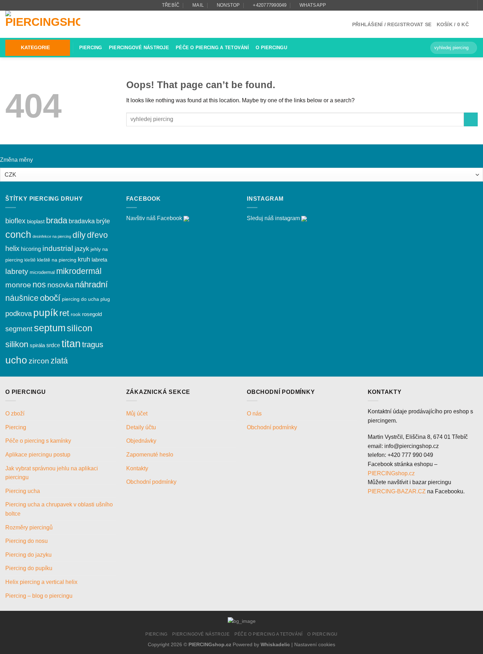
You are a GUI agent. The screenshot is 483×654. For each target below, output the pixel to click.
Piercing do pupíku (28, 568)
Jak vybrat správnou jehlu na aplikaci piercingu (51, 473)
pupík (45, 312)
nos (39, 284)
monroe (18, 285)
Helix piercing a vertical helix (41, 582)
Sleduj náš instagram (273, 218)
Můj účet (136, 414)
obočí (50, 298)
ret (64, 313)
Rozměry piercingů (29, 527)
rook (76, 314)
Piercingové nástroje (139, 47)
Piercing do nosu (26, 541)
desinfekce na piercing (52, 236)
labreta (99, 260)
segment (19, 329)
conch (18, 234)
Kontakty (137, 468)
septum (49, 328)
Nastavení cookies (314, 644)
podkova (18, 313)
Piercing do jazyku (28, 555)
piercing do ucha (80, 299)
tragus (92, 344)
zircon (39, 361)
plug (105, 299)
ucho (16, 360)
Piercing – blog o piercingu (38, 596)
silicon (79, 328)
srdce (53, 345)
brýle (103, 221)
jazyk (82, 248)
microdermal (42, 272)
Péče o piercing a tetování (212, 47)
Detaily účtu (141, 427)
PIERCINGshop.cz (391, 473)
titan (71, 343)
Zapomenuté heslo (149, 455)
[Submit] (470, 48)
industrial (57, 248)
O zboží (14, 414)
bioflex (15, 221)
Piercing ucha (22, 491)
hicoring (31, 249)
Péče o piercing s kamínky (38, 441)
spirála (37, 345)
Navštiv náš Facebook (154, 218)
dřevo (97, 235)
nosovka (60, 285)
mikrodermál (78, 271)
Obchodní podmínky (152, 482)
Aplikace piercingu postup (37, 455)
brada (56, 220)
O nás (254, 414)
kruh (84, 259)
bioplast (36, 221)
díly (79, 235)
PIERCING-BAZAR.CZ (397, 491)
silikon (16, 344)
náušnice (22, 298)
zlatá (59, 360)
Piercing (90, 47)
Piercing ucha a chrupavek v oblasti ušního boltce (59, 509)
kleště (30, 260)
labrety (16, 271)
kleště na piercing (56, 260)
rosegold (92, 314)
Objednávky (141, 441)
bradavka (82, 221)
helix (12, 248)
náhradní (91, 284)
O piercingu (271, 47)
